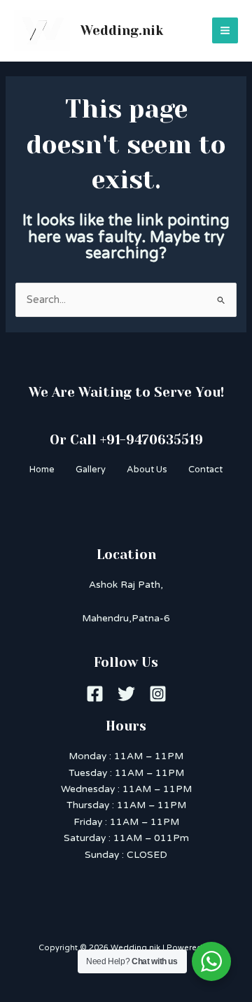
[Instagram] (158, 694)
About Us (147, 469)
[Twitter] (126, 694)
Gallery (91, 469)
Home (42, 469)
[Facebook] (95, 694)
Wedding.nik (121, 30)
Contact (205, 469)
